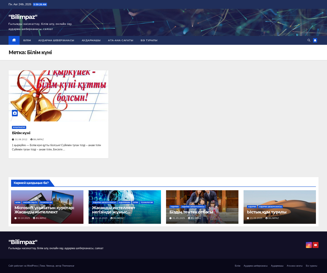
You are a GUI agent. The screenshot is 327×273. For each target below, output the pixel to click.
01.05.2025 (179, 218)
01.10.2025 (101, 218)
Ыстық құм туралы (266, 211)
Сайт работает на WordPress (24, 265)
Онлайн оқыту (30, 202)
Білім (27, 40)
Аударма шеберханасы (56, 40)
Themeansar (68, 265)
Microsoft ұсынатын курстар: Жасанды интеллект (44, 209)
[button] (309, 40)
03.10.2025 (24, 218)
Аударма (174, 207)
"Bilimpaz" (23, 16)
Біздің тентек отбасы (191, 211)
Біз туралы (149, 40)
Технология (46, 202)
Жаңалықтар (19, 127)
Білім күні (21, 133)
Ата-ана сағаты (120, 40)
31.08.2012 (21, 139)
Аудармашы (91, 40)
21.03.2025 (256, 218)
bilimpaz (38, 139)
